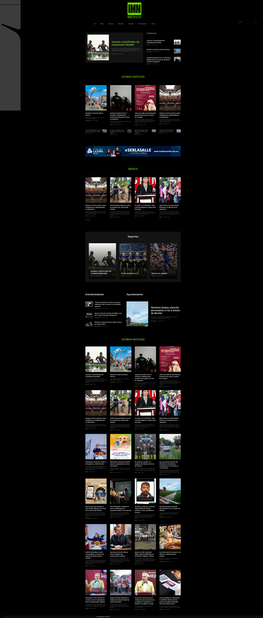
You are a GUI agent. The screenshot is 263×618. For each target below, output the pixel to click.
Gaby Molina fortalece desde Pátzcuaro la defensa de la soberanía (141, 131)
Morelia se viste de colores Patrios (158, 50)
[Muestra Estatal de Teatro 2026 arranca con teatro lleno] (89, 324)
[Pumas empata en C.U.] (133, 261)
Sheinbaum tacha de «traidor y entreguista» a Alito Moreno (166, 130)
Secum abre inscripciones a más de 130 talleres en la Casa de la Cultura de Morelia (95, 509)
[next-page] (88, 220)
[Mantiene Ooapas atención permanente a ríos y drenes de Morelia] (137, 313)
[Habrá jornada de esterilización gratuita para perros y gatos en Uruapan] (145, 98)
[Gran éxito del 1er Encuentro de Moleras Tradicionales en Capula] (170, 537)
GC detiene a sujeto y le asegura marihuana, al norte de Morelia (144, 464)
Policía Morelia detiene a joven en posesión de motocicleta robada (93, 130)
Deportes (113, 53)
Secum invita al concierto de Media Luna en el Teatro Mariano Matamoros (108, 314)
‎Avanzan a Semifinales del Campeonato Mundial (125, 43)
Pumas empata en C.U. (130, 273)
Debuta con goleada (159, 273)
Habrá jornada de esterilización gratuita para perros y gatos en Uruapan (145, 115)
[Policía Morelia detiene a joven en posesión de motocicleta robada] (104, 130)
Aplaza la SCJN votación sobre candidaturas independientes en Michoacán (169, 115)
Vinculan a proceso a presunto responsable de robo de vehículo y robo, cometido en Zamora (145, 509)
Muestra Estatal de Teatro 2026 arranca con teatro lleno (108, 323)
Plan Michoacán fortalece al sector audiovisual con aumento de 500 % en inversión (120, 509)
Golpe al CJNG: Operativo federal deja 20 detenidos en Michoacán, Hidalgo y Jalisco (144, 554)
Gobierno (148, 63)
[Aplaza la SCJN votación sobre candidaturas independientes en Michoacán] (170, 98)
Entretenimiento (98, 308)
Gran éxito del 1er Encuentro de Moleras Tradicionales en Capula (169, 554)
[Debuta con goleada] (163, 261)
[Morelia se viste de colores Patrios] (177, 51)
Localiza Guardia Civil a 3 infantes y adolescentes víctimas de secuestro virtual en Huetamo (159, 60)
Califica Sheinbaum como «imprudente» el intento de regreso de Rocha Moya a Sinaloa (94, 555)
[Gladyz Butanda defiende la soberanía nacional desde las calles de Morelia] (120, 582)
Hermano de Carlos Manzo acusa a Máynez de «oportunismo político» (119, 554)
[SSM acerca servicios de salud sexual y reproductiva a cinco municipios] (120, 446)
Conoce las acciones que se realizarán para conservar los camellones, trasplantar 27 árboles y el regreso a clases (145, 601)
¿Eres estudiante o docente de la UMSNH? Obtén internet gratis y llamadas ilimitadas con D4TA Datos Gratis (169, 601)
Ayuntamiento (149, 51)
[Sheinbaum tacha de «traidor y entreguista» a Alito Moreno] (178, 130)
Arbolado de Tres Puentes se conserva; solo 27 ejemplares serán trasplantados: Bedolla (95, 600)
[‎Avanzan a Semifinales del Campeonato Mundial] (98, 47)
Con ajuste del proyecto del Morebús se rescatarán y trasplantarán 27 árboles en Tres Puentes (168, 465)
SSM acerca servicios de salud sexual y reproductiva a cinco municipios (120, 464)
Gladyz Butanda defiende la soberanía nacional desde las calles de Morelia (119, 600)
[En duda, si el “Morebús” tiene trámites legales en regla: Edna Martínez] (129, 130)
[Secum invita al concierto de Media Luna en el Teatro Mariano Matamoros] (89, 315)
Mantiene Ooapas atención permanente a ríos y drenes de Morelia (165, 310)
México (160, 123)
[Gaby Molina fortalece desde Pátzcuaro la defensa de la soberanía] (154, 130)
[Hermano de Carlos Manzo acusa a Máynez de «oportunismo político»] (120, 537)
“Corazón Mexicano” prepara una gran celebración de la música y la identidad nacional (108, 304)
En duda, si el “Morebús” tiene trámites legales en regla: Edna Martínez (117, 131)
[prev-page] (86, 220)
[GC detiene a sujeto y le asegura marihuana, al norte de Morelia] (145, 446)
